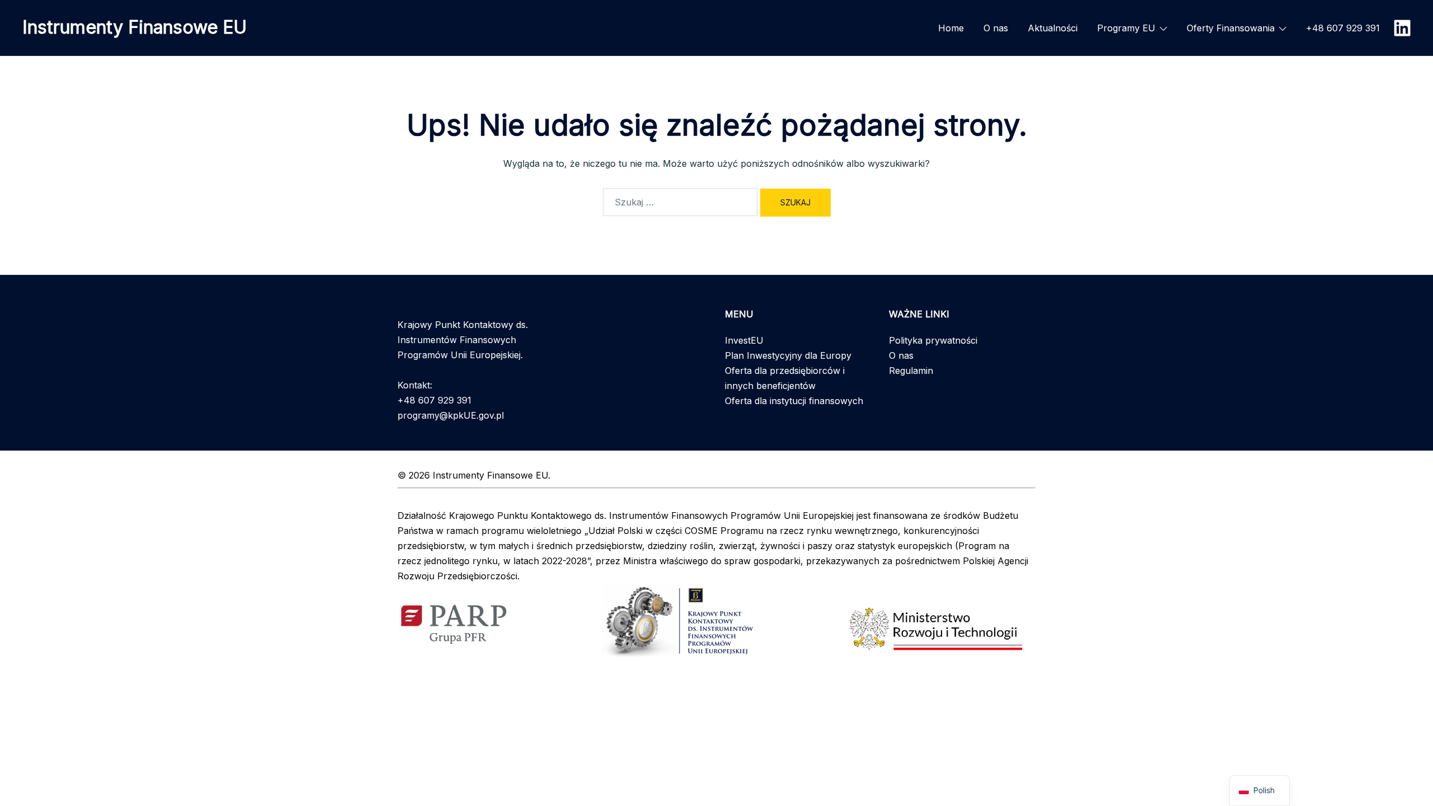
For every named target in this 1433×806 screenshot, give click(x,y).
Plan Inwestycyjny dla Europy (788, 355)
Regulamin (911, 370)
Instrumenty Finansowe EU (134, 27)
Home (951, 28)
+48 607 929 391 (1343, 28)
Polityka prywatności (933, 340)
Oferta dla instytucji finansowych (794, 400)
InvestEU (744, 340)
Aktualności (1053, 28)
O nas (996, 28)
